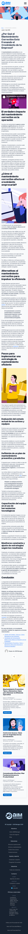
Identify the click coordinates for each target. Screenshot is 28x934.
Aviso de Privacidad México (14, 926)
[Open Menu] (25, 3)
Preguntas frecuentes (15, 862)
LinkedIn (15, 888)
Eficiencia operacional (14, 844)
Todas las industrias (14, 870)
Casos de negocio (14, 834)
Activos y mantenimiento (14, 847)
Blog (2, 27)
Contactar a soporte (14, 859)
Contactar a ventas (15, 883)
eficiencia (15, 346)
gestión (3, 304)
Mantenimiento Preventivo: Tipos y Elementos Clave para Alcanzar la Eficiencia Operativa (13, 644)
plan (20, 475)
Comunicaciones (12, 852)
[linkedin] (12, 888)
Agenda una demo (15, 878)
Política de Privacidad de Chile (14, 922)
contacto (3, 617)
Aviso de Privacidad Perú (14, 930)
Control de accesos (13, 849)
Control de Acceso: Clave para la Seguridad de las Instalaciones (12, 734)
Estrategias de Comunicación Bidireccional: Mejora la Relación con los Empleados (15, 639)
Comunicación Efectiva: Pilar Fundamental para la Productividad (14, 775)
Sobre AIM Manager (14, 832)
